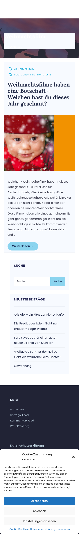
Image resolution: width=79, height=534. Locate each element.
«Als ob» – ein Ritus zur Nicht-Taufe (39, 314)
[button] (73, 457)
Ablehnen (39, 511)
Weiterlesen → (23, 246)
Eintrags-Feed (19, 415)
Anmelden (17, 409)
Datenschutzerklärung (42, 529)
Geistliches (21, 74)
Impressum (63, 529)
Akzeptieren (39, 501)
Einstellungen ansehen (39, 521)
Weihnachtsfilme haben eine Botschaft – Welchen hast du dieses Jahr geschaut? (39, 94)
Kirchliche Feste (40, 74)
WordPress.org (19, 426)
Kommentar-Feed (22, 420)
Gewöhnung (22, 366)
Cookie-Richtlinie (18, 529)
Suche (57, 281)
